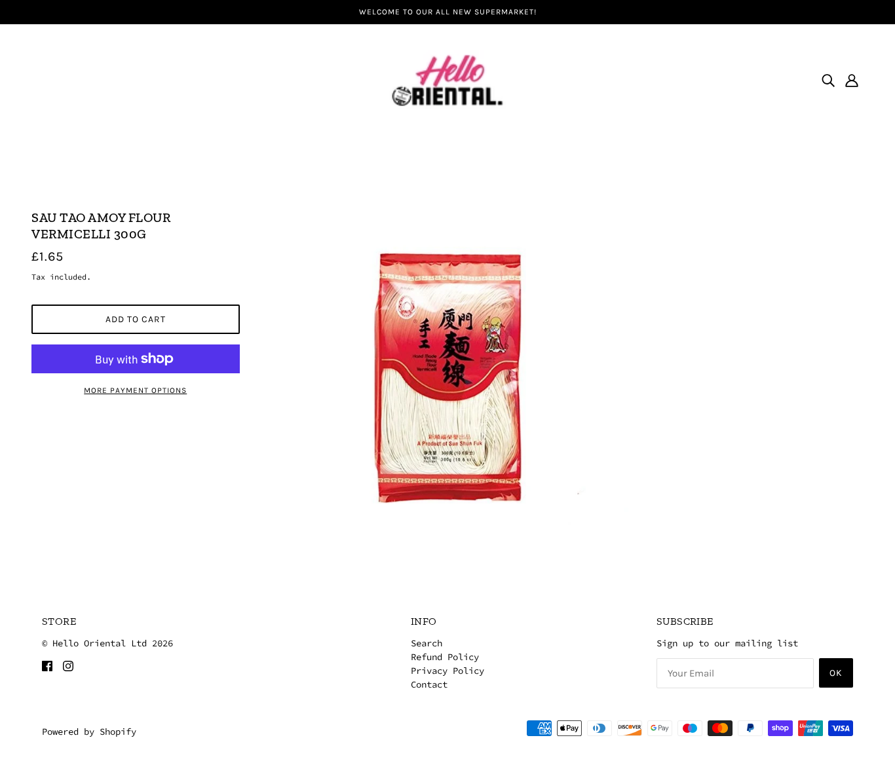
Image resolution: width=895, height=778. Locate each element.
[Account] (852, 79)
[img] (828, 79)
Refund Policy (445, 657)
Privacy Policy (447, 670)
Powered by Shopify (89, 731)
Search (426, 643)
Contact (429, 684)
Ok (836, 672)
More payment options (135, 390)
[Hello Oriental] (447, 78)
